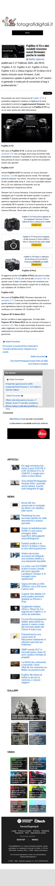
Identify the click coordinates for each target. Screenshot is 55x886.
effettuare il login (19, 419)
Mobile (35, 840)
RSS (27, 833)
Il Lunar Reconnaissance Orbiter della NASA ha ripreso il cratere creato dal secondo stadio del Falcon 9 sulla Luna (33, 624)
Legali (14, 831)
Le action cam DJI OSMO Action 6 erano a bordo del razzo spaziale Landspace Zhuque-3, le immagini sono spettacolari (34, 572)
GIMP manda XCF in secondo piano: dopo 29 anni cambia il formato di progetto (33, 653)
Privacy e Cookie (24, 831)
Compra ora (36, 225)
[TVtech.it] (40, 823)
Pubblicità (45, 831)
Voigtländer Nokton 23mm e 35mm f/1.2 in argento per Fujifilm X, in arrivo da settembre (33, 610)
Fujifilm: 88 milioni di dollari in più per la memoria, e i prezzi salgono (31, 679)
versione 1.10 (7, 175)
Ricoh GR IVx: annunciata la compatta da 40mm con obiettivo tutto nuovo (33, 507)
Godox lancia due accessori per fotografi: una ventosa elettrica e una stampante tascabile (33, 557)
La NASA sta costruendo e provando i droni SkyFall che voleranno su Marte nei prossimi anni (34, 666)
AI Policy (36, 831)
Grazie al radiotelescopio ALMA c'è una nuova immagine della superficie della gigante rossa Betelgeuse (33, 533)
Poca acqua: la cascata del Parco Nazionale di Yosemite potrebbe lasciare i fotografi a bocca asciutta (20, 349)
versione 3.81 (40, 278)
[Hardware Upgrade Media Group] (29, 829)
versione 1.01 (7, 325)
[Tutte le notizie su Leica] (28, 438)
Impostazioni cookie (38, 833)
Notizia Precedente (12, 341)
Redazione (19, 833)
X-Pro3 (17, 278)
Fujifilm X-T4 (38, 98)
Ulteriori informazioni (40, 850)
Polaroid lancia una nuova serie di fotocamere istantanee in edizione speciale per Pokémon (33, 639)
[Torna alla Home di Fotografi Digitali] (27, 26)
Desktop (21, 840)
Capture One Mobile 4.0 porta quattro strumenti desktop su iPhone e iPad (33, 598)
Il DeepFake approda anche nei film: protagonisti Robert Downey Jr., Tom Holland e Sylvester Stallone (23, 387)
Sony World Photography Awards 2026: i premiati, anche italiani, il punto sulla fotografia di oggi (34, 485)
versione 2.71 (7, 300)
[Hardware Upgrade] (25, 823)
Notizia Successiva (38, 356)
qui (38, 423)
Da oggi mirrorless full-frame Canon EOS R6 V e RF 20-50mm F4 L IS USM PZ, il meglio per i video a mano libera (33, 471)
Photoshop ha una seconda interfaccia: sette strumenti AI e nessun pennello (34, 519)
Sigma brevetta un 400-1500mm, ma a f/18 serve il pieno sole (34, 586)
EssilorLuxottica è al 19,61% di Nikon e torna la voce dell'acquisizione (33, 546)
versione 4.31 (7, 154)
